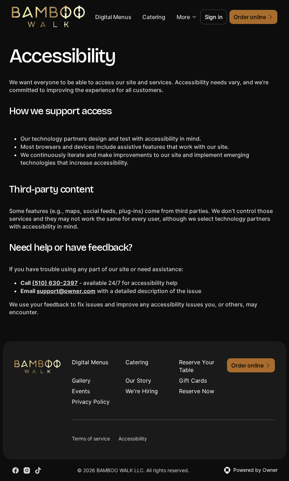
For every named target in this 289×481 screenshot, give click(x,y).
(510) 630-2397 (55, 282)
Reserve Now (196, 391)
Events (81, 391)
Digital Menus (113, 16)
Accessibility (132, 439)
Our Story (138, 380)
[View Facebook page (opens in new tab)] (15, 470)
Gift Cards (193, 380)
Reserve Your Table (196, 366)
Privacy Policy (91, 401)
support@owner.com (66, 290)
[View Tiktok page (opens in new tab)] (38, 470)
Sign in (214, 16)
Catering (153, 16)
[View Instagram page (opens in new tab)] (27, 470)
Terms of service (91, 439)
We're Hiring (141, 391)
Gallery (81, 380)
